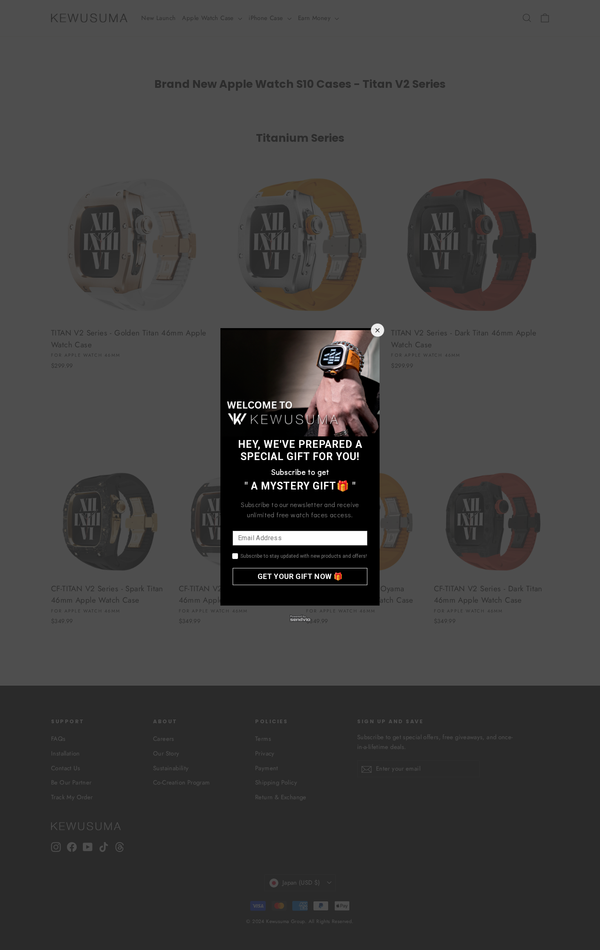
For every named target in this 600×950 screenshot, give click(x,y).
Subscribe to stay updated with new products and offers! (303, 556)
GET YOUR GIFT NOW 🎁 (300, 576)
